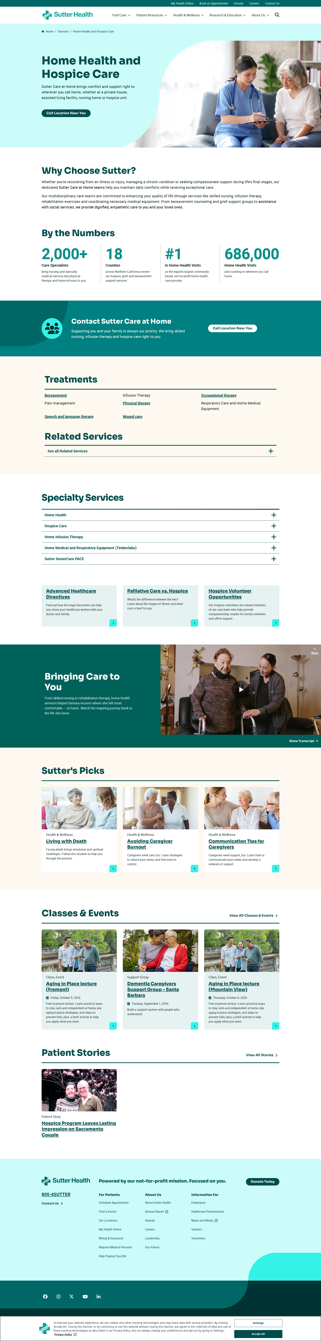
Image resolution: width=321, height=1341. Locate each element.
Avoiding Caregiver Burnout (150, 844)
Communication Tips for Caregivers (236, 844)
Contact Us (272, 3)
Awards (150, 1220)
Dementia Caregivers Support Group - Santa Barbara (153, 989)
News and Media (205, 1220)
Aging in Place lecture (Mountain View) (234, 986)
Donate (238, 3)
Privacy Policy (66, 1334)
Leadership (152, 1238)
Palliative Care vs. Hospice (157, 591)
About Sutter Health (158, 1203)
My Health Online (182, 3)
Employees (198, 1203)
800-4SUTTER (56, 1194)
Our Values (152, 1247)
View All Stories (259, 1055)
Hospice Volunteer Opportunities (230, 594)
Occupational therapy (218, 395)
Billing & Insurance (111, 1238)
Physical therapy (136, 403)
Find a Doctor (107, 1211)
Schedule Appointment (114, 1203)
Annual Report (157, 1211)
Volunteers (198, 1238)
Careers (254, 3)
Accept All (258, 1334)
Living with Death (66, 841)
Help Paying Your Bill (112, 1256)
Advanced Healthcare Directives (71, 594)
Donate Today (263, 1182)
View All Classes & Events (251, 916)
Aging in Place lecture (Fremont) (71, 986)
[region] (160, 1328)
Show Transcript (301, 741)
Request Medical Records (115, 1247)
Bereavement (56, 395)
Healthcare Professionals (207, 1211)
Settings (258, 1323)
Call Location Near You (66, 113)
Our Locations (108, 1220)
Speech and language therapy (69, 416)
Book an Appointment (214, 3)
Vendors (196, 1229)
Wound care (132, 416)
